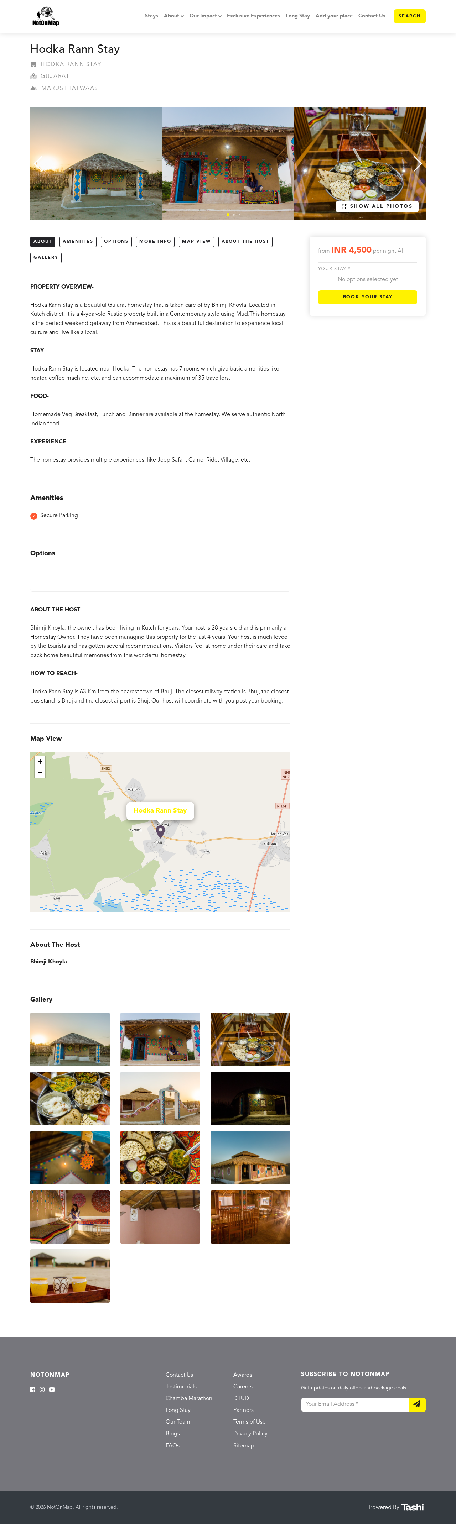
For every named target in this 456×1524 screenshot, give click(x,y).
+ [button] (40, 761)
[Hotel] (160, 832)
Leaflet (283, 909)
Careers (243, 1387)
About (171, 16)
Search (410, 16)
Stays (151, 16)
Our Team (178, 1422)
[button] (228, 214)
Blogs (173, 1434)
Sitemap (243, 1446)
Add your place (334, 16)
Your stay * (334, 269)
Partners (243, 1410)
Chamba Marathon (189, 1399)
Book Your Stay (368, 297)
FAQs (173, 1446)
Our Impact (203, 16)
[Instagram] (42, 1390)
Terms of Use (249, 1422)
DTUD (241, 1399)
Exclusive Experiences (253, 16)
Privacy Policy (250, 1434)
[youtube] (52, 1390)
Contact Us (371, 16)
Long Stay (298, 16)
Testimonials (181, 1387)
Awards (242, 1375)
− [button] (40, 772)
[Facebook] (32, 1390)
